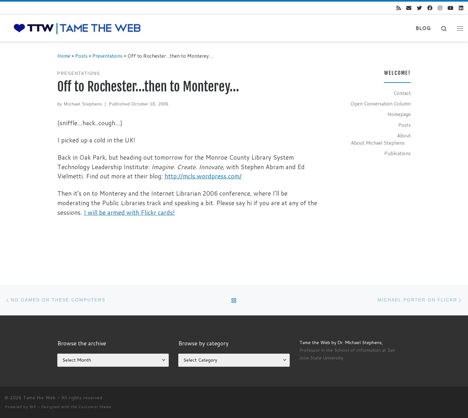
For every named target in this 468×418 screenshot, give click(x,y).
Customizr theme (95, 406)
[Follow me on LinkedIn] (461, 8)
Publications (397, 153)
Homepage (399, 114)
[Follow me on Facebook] (429, 8)
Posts (81, 55)
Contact (402, 93)
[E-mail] (408, 8)
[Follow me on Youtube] (450, 8)
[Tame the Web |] (77, 28)
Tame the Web (39, 397)
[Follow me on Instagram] (440, 8)
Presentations (107, 55)
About (404, 135)
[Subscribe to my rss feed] (398, 8)
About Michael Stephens (378, 142)
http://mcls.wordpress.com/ (203, 176)
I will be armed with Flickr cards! (129, 212)
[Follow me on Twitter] (419, 8)
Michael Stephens (83, 104)
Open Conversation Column (380, 103)
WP (32, 406)
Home (63, 55)
